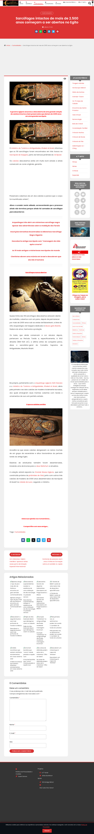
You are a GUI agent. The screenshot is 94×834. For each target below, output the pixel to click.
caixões (15, 161)
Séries (74, 166)
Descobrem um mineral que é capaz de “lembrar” (55, 660)
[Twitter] (45, 31)
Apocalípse (76, 316)
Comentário (15, 698)
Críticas (75, 171)
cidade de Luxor (26, 482)
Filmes (74, 162)
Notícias (81, 330)
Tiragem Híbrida (78, 83)
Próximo (56, 554)
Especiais (75, 175)
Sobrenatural (76, 337)
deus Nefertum (42, 466)
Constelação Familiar (80, 128)
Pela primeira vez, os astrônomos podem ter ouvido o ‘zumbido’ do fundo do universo (56, 634)
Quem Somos (22, 776)
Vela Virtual (76, 115)
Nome (12, 725)
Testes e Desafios (78, 340)
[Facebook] (36, 31)
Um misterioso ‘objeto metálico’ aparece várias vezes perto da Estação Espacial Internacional (19, 563)
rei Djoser (58, 155)
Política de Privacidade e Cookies (24, 773)
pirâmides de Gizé (36, 475)
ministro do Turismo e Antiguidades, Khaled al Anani (32, 148)
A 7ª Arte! (45, 773)
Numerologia (77, 119)
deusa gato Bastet (52, 326)
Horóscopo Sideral (79, 88)
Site (11, 742)
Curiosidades (47, 13)
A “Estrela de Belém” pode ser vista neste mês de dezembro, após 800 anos (55, 597)
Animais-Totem (78, 97)
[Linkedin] (49, 31)
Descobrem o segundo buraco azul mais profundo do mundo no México (16, 632)
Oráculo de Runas (78, 137)
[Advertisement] (47, 62)
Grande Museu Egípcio (44, 472)
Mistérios (75, 330)
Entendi (47, 830)
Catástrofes (76, 319)
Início (8, 45)
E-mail (12, 733)
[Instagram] (77, 200)
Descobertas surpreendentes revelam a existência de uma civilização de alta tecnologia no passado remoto (29, 606)
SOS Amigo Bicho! (48, 782)
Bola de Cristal (77, 124)
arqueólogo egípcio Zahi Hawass (48, 383)
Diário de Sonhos (78, 92)
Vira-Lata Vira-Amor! (46, 788)
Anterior (16, 554)
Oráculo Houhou (78, 132)
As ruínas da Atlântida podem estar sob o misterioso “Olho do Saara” (42, 663)
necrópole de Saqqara (19, 155)
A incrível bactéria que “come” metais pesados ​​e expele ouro (29, 662)
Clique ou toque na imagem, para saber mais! (80, 297)
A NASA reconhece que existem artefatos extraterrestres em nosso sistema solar (16, 666)
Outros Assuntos (77, 333)
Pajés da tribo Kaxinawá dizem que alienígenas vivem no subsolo (29, 629)
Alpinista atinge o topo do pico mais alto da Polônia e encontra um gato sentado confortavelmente (16, 603)
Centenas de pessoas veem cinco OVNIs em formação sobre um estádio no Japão (52, 561)
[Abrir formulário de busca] (89, 3)
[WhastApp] (40, 31)
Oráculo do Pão (77, 141)
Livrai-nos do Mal (78, 326)
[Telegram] (53, 31)
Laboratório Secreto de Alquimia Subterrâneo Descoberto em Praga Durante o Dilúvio (42, 603)
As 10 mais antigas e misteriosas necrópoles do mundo (36, 250)
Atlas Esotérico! (47, 776)
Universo (75, 344)
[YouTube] (83, 194)
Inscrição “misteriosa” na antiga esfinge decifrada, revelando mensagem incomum (41, 638)
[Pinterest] (57, 31)
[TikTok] (83, 206)
